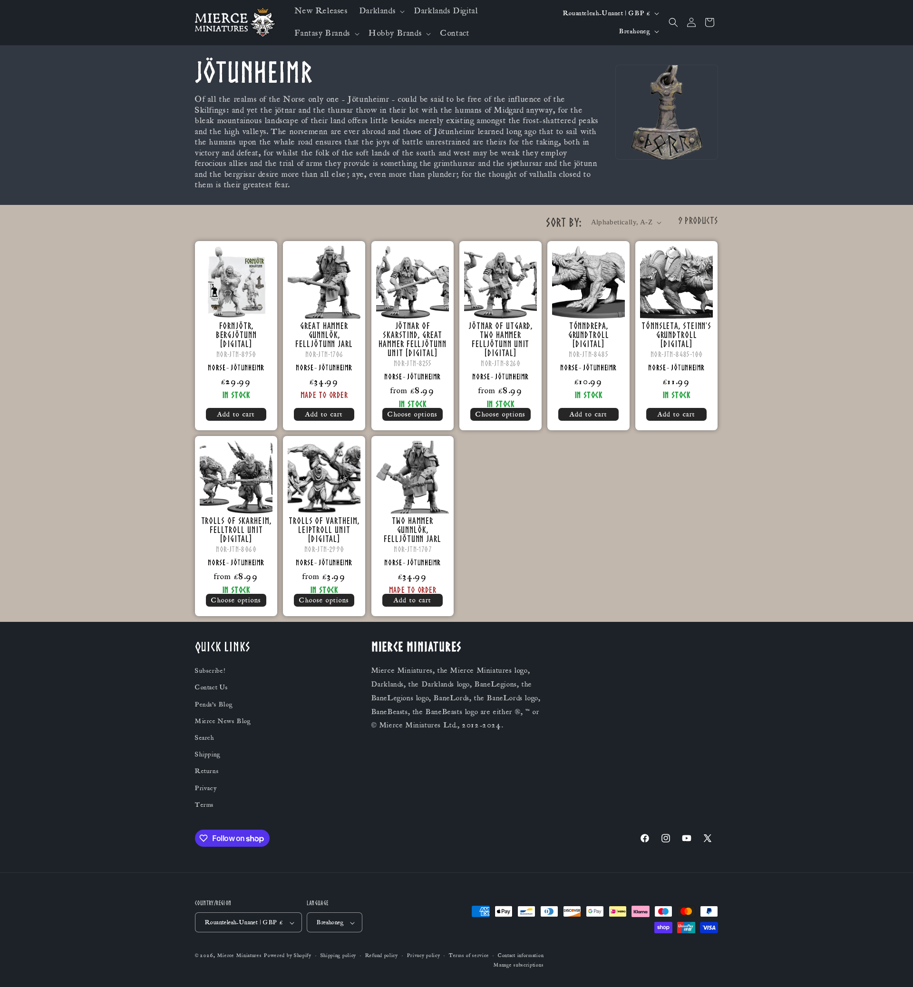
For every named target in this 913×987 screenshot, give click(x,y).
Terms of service (469, 956)
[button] (381, 11)
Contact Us (211, 688)
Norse (216, 367)
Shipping (208, 755)
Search (204, 738)
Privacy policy (423, 956)
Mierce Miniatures (239, 956)
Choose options (412, 414)
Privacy (205, 788)
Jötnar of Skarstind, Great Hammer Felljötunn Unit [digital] (412, 339)
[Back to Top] (893, 967)
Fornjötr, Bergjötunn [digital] (236, 334)
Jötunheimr (247, 367)
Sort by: (563, 222)
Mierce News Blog (223, 721)
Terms (204, 805)
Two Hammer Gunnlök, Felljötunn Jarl (412, 529)
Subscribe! (210, 671)
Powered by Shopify (287, 956)
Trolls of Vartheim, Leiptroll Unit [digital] (324, 529)
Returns (207, 771)
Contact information (521, 956)
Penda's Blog (214, 704)
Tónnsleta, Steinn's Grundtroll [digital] (676, 334)
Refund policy (381, 956)
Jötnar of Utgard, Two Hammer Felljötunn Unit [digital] (500, 339)
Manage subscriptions (519, 965)
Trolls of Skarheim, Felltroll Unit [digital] (236, 529)
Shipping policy (339, 956)
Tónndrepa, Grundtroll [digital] (588, 334)
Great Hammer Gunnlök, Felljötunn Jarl (324, 334)
